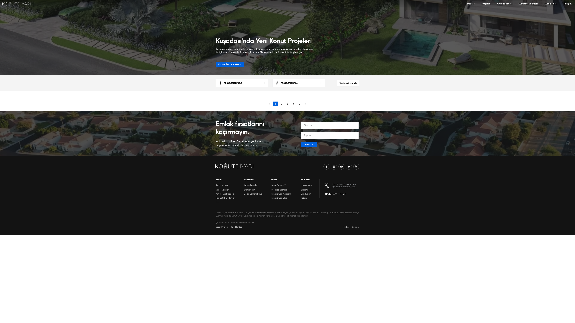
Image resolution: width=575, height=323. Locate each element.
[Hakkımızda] (326, 185)
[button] (470, 3)
